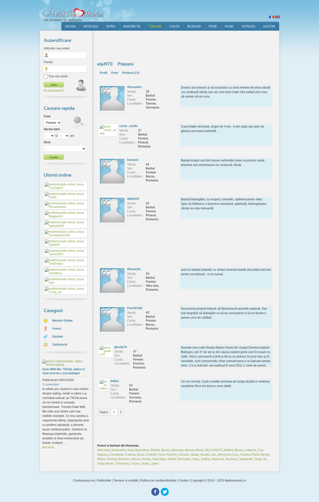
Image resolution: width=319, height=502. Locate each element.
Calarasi (250, 450)
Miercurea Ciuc (228, 454)
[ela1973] (105, 64)
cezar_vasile (128, 126)
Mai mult (48, 447)
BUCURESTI (214, 450)
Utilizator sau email (57, 48)
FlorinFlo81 (135, 308)
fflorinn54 (134, 269)
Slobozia (218, 459)
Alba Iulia (103, 450)
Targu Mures (105, 463)
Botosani (178, 450)
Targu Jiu (260, 459)
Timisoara (122, 463)
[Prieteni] (126, 64)
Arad (130, 450)
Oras (47, 142)
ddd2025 (133, 199)
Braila (200, 450)
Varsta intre (52, 129)
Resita (146, 459)
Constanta (116, 454)
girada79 (120, 347)
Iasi (214, 454)
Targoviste (246, 459)
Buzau (239, 450)
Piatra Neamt (260, 454)
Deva (140, 454)
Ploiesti (112, 459)
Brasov (189, 450)
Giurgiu (205, 454)
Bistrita (155, 450)
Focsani (183, 454)
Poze (114, 73)
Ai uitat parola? (54, 90)
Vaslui (145, 463)
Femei (56, 328)
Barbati (57, 336)
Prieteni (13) (130, 73)
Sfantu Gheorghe (179, 459)
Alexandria (118, 450)
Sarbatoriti (59, 344)
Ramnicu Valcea (129, 459)
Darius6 (132, 160)
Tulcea (135, 463)
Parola (48, 62)
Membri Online (62, 320)
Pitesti (101, 459)
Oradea (245, 454)
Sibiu (195, 459)
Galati (195, 454)
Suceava (231, 459)
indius (114, 381)
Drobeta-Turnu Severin (161, 454)
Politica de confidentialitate (158, 480)
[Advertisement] (188, 45)
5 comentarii (50, 384)
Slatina (205, 459)
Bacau (165, 450)
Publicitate (104, 480)
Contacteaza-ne (84, 480)
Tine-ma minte (58, 76)
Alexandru (134, 87)
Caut (47, 116)
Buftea (228, 450)
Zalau (155, 463)
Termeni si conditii (125, 480)
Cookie (183, 480)
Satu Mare (159, 459)
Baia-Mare (142, 450)
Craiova (130, 454)
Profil (103, 73)
